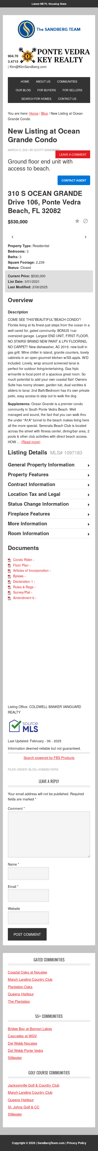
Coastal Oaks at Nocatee (27, 972)
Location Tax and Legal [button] (34, 494)
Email (13, 886)
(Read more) (30, 441)
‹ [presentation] (12, 236)
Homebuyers (48, 769)
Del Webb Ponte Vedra (25, 1050)
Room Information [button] (28, 533)
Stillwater (15, 1057)
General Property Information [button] (41, 465)
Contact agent (74, 180)
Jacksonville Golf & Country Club (33, 1085)
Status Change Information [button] (38, 504)
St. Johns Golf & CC (23, 1106)
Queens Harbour (21, 993)
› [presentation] (85, 236)
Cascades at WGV (22, 1035)
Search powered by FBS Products (49, 757)
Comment (16, 808)
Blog (32, 769)
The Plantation (19, 1001)
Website (14, 908)
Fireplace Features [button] (29, 514)
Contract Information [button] (31, 484)
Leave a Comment (72, 154)
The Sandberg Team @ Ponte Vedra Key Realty (49, 29)
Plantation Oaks (20, 986)
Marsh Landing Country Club (30, 979)
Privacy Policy (76, 1143)
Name (13, 864)
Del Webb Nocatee (22, 1043)
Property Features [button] (28, 474)
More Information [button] (27, 524)
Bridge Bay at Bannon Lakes (30, 1028)
